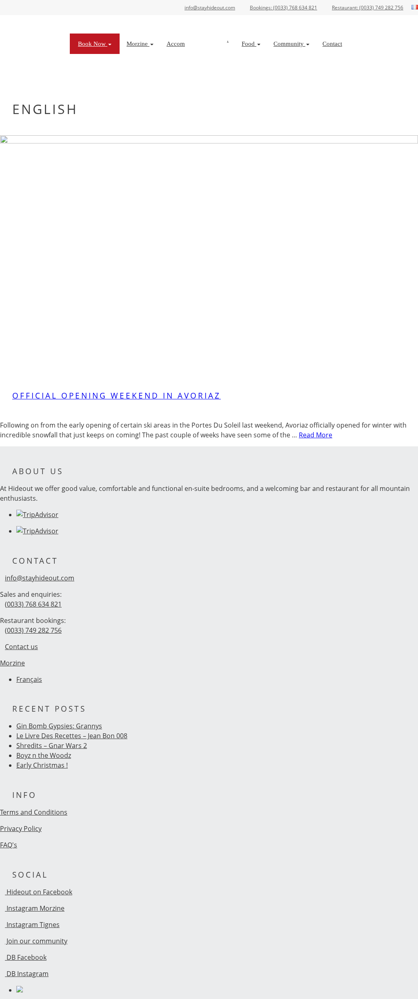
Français (29, 679)
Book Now (92, 43)
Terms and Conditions (33, 812)
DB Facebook (26, 957)
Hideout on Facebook (38, 891)
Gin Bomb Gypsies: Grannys (59, 725)
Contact (332, 43)
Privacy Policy (21, 828)
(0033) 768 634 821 (33, 604)
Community (289, 43)
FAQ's (8, 844)
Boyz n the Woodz (43, 755)
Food (249, 43)
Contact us (21, 646)
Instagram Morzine (34, 908)
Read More (315, 434)
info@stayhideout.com (39, 577)
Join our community (36, 940)
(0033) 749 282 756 (33, 630)
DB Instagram (27, 973)
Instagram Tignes (32, 924)
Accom (176, 43)
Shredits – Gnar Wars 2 (51, 745)
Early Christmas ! (42, 765)
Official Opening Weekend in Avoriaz (116, 395)
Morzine (138, 43)
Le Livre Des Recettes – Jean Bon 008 (71, 735)
